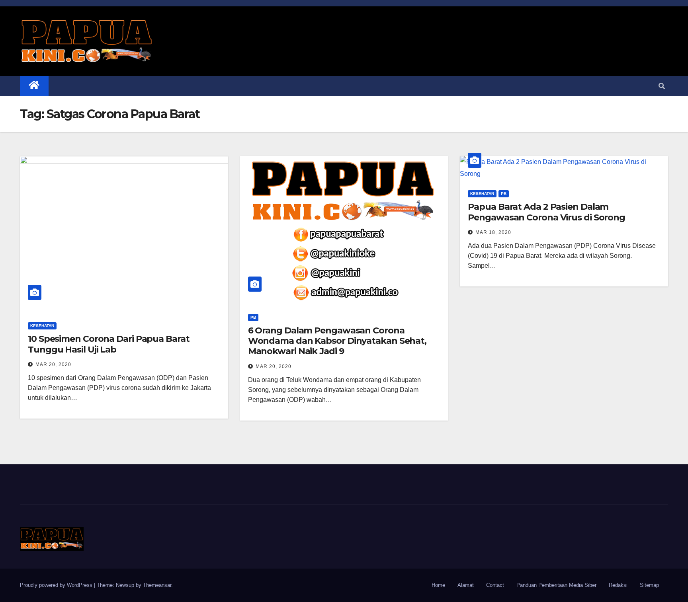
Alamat (465, 585)
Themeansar (157, 585)
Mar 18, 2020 (493, 232)
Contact (495, 585)
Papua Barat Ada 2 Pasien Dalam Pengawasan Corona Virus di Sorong (546, 211)
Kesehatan (42, 325)
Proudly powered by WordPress (57, 585)
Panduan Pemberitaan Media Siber (556, 585)
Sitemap (649, 585)
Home (438, 585)
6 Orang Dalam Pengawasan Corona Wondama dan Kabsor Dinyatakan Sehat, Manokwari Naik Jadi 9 (337, 341)
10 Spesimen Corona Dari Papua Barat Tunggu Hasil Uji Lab (109, 344)
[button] (662, 86)
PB (253, 317)
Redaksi (618, 585)
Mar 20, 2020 (53, 364)
